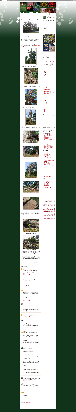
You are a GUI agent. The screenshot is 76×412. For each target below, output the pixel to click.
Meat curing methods (46, 156)
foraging (49, 210)
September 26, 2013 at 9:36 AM (26, 295)
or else (30, 37)
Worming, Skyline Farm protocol (47, 176)
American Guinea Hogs (51, 200)
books (43, 206)
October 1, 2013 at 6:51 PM (26, 388)
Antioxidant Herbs (46, 179)
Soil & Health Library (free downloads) (48, 146)
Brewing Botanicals (46, 180)
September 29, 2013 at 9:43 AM (26, 380)
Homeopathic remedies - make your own (48, 188)
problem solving (51, 215)
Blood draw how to (46, 161)
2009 (44, 112)
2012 (44, 109)
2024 (44, 71)
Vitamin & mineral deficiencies (47, 174)
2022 (44, 73)
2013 (44, 83)
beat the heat (48, 204)
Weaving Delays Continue (46, 27)
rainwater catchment (45, 216)
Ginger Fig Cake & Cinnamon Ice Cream (49, 94)
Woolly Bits (24, 267)
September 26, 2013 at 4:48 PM (26, 311)
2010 (44, 111)
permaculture (51, 214)
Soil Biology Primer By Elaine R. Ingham (48, 147)
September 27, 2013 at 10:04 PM (26, 344)
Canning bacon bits (46, 152)
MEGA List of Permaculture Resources (48, 141)
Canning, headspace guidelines (47, 154)
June (45, 102)
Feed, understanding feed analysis (47, 166)
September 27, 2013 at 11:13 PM (26, 374)
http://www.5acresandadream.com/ (32, 260)
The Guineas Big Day (46, 93)
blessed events (47, 205)
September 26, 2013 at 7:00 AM (26, 286)
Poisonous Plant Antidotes (47, 172)
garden (45, 211)
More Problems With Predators (47, 91)
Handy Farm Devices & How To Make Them (49, 139)
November (45, 85)
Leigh (26, 260)
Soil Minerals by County (46, 173)
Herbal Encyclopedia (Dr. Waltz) (47, 187)
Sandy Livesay (24, 391)
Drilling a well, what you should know (48, 135)
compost (46, 207)
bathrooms (44, 204)
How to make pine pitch (46, 189)
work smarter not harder (49, 219)
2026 (44, 69)
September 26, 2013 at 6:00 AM (26, 280)
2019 (44, 76)
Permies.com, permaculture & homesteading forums (49, 143)
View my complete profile (46, 23)
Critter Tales (44, 201)
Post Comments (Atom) (27, 402)
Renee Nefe (24, 289)
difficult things (47, 208)
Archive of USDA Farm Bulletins (47, 134)
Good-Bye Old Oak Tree (47, 89)
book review (52, 205)
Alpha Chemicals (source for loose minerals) (49, 160)
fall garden (51, 208)
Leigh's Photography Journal (47, 29)
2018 (44, 77)
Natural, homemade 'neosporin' (47, 194)
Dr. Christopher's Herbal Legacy (47, 182)
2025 (44, 70)
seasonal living (52, 216)
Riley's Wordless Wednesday (47, 95)
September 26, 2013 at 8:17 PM (26, 316)
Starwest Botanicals (46, 196)
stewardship (53, 217)
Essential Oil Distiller (46, 183)
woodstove (44, 219)
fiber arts (51, 209)
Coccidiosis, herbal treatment (47, 163)
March (45, 105)
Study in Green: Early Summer (47, 30)
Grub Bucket (45, 90)
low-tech (50, 213)
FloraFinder (45, 136)
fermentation (47, 209)
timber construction (46, 218)
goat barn (50, 211)
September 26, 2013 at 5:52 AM (26, 274)
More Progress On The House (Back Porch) (49, 92)
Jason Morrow (45, 406)
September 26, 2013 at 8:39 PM (26, 321)
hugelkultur (54, 212)
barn (48, 203)
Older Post (39, 401)
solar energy (49, 217)
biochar (43, 205)
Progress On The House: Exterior (48, 96)
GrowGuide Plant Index (46, 138)
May (45, 103)
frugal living (53, 210)
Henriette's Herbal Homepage (47, 185)
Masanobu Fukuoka (47, 202)
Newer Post (22, 401)
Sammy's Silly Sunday (46, 88)
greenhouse (47, 212)
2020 (44, 75)
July (45, 101)
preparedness (44, 215)
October (45, 86)
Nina (23, 331)
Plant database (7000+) (46, 144)
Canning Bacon (45, 151)
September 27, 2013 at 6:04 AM (26, 328)
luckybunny (24, 382)
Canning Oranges (46, 153)
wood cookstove (52, 218)
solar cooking (44, 217)
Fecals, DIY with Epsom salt (47, 164)
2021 (44, 74)
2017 (44, 78)
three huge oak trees (32, 19)
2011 (44, 110)
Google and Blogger (48, 130)
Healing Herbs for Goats (46, 184)
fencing (44, 209)
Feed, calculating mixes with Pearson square (49, 165)
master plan (46, 214)
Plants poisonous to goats (46, 171)
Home (31, 401)
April (45, 104)
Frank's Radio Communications (47, 137)
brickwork (48, 206)
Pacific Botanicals (46, 195)
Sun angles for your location (47, 148)
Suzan (23, 376)
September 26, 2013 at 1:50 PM (26, 300)
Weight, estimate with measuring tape (48, 175)
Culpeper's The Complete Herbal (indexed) (48, 181)
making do (53, 213)
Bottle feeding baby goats (46, 162)
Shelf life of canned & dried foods (47, 157)
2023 (44, 72)
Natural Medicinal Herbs (46, 193)
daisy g (24, 313)
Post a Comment (24, 399)
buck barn (52, 206)
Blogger (50, 406)
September (45, 87)
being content (52, 204)
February (45, 106)
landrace (48, 213)
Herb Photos (45, 186)
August (45, 100)
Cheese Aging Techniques (46, 155)
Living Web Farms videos (46, 140)
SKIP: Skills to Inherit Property (47, 145)
